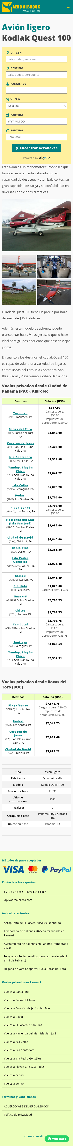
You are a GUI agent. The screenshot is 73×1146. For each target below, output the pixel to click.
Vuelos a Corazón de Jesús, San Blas (27, 1008)
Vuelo (15, 99)
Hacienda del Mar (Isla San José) (20, 521)
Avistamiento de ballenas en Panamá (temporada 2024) (36, 946)
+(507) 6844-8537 (25, 891)
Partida (16, 115)
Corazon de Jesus (20, 443)
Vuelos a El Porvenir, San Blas (23, 1025)
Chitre (20, 610)
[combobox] (36, 59)
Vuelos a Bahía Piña (16, 992)
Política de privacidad (18, 1114)
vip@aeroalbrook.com (18, 900)
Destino (16, 68)
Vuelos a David (13, 1017)
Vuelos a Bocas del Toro (19, 1000)
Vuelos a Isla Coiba (16, 1042)
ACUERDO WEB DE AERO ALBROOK (26, 1106)
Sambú (20, 576)
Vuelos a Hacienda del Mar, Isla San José (30, 1033)
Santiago (20, 642)
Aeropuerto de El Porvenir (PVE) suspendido (32, 923)
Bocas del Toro (20, 429)
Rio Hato (20, 586)
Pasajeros (18, 84)
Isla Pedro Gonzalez (20, 560)
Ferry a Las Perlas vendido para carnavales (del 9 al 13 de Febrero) (36, 958)
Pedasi (20, 495)
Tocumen (20, 413)
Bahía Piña (20, 548)
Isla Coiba (20, 485)
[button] (68, 7)
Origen (16, 52)
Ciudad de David (20, 537)
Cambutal (20, 624)
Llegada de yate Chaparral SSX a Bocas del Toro (35, 969)
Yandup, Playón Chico (20, 469)
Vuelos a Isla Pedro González (22, 1058)
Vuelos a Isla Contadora (19, 1050)
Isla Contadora (20, 457)
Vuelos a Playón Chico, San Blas (24, 1067)
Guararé (20, 596)
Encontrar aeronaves (38, 148)
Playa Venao (20, 507)
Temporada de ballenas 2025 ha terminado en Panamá (34, 933)
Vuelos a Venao (14, 1083)
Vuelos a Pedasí (14, 1075)
